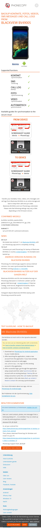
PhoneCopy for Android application (26, 351)
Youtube (12, 484)
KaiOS (5, 501)
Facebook (6, 484)
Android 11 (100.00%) (20, 269)
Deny (24, 525)
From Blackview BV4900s (20, 130)
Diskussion (6, 464)
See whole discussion (11, 448)
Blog (4, 481)
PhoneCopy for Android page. (11, 389)
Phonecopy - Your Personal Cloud (16, 5)
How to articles (8, 459)
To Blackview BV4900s (20, 168)
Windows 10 (7, 498)
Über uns (6, 475)
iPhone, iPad (7, 495)
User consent (7, 512)
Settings (33, 525)
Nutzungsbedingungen (10, 509)
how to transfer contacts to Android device (16, 348)
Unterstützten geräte (9, 462)
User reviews (7, 478)
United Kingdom (21, 252)
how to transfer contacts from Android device (19, 345)
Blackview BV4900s (29, 242)
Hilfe (4, 467)
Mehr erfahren (34, 521)
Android (5, 492)
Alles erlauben (14, 525)
